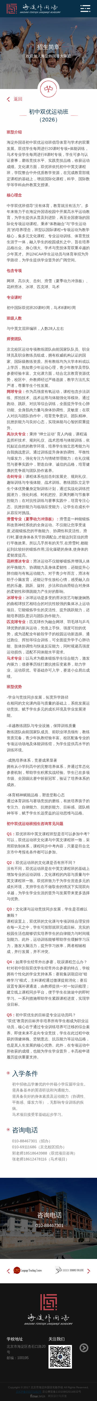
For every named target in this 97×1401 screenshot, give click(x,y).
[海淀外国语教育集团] (35, 8)
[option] (27, 1270)
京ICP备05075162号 (28, 1391)
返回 (18, 99)
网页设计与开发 (57, 1396)
